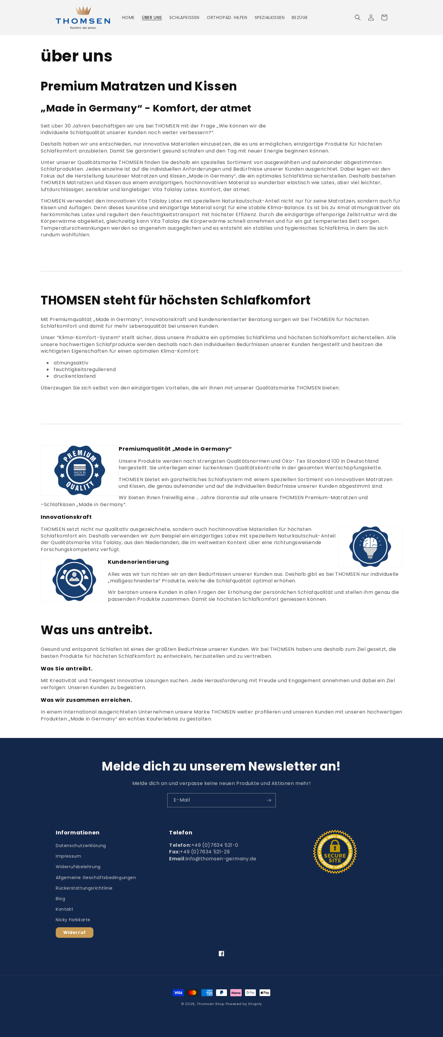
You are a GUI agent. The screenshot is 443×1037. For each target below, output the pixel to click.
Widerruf (74, 932)
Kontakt (64, 909)
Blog (60, 899)
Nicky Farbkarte (73, 920)
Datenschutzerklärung (81, 846)
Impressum (68, 856)
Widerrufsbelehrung (78, 867)
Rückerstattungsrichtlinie (84, 888)
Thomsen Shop (210, 1003)
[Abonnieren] (268, 800)
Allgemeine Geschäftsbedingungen (96, 878)
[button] (357, 17)
